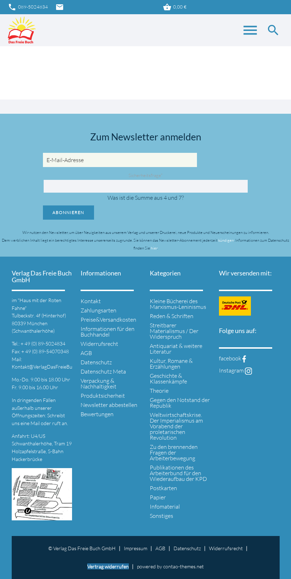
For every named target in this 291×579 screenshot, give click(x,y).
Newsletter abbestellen (109, 404)
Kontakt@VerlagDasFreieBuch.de (48, 367)
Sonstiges (161, 515)
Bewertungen (97, 414)
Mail (36, 423)
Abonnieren (68, 212)
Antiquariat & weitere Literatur (176, 348)
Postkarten (163, 488)
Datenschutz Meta (103, 371)
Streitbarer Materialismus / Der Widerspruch (174, 331)
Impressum (135, 548)
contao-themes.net (183, 566)
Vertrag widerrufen (108, 566)
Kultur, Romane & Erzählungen (171, 363)
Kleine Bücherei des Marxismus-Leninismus (178, 303)
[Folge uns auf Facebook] (244, 358)
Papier (158, 497)
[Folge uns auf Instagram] (248, 370)
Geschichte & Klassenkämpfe (168, 378)
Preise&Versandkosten (108, 319)
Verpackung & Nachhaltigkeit (98, 383)
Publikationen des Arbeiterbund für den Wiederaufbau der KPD (178, 473)
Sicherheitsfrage (145, 175)
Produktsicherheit (103, 395)
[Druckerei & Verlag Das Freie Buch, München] (21, 30)
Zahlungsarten (98, 310)
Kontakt (91, 301)
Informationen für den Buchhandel (107, 331)
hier (154, 248)
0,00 (175, 7)
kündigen (226, 240)
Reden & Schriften (171, 316)
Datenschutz (96, 362)
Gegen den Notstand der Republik (180, 402)
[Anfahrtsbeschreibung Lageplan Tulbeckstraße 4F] (42, 516)
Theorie (159, 390)
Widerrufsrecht (99, 343)
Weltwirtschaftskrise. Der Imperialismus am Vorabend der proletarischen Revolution (176, 426)
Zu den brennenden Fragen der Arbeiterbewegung (174, 452)
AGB (86, 352)
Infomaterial (165, 506)
